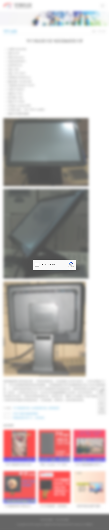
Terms (72, 269)
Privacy (68, 269)
